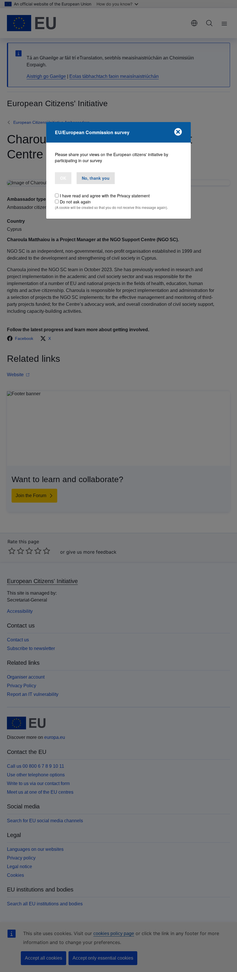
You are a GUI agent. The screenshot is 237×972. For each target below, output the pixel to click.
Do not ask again (75, 202)
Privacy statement (133, 195)
